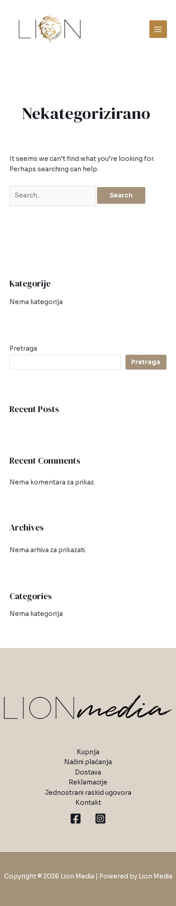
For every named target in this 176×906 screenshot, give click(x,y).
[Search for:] (53, 195)
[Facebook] (75, 818)
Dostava (88, 772)
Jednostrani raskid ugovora (88, 793)
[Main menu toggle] (158, 29)
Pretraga (23, 348)
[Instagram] (100, 818)
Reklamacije (88, 782)
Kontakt (88, 803)
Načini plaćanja (88, 762)
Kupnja (88, 752)
